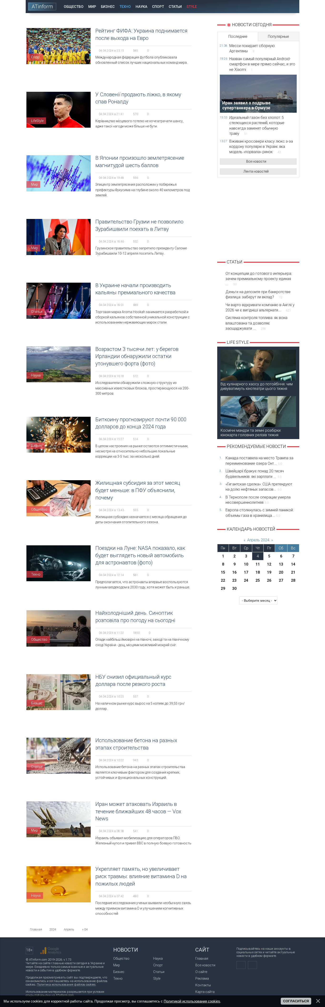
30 (234, 588)
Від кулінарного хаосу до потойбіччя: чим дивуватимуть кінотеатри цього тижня (257, 386)
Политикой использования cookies (192, 1001)
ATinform (42, 7)
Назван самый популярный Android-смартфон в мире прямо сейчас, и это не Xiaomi (262, 64)
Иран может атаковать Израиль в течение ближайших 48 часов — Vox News (138, 811)
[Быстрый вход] (279, 6)
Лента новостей (256, 171)
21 (293, 572)
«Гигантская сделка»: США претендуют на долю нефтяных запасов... (259, 487)
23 (234, 580)
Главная (201, 958)
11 (258, 564)
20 (281, 572)
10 (246, 564)
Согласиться (296, 1001)
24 (246, 580)
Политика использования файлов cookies (66, 984)
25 (258, 580)
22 (223, 580)
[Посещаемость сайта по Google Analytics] (50, 950)
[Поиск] (292, 6)
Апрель (69, 929)
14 (293, 564)
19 (269, 572)
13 (281, 564)
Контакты (203, 985)
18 (258, 572)
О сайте (201, 972)
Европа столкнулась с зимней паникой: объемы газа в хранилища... (260, 513)
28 (293, 580)
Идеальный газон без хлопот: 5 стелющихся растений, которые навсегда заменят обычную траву (256, 125)
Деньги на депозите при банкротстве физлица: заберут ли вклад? (258, 294)
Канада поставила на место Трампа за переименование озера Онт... (259, 460)
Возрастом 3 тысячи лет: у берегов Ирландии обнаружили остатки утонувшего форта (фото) (136, 356)
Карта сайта (205, 992)
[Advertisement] (258, 217)
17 (246, 572)
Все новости (256, 161)
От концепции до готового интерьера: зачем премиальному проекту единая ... (259, 278)
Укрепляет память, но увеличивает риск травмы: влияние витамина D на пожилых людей (141, 876)
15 (223, 572)
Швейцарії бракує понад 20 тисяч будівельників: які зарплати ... (255, 474)
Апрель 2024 (258, 540)
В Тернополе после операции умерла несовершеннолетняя (258, 500)
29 (223, 588)
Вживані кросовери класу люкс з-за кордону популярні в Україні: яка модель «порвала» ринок (261, 146)
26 (269, 580)
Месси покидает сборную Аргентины (252, 48)
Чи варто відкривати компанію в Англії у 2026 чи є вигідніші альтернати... (260, 307)
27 (281, 580)
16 (234, 572)
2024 (52, 929)
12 (269, 564)
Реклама (202, 978)
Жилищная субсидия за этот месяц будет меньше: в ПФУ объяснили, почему (137, 490)
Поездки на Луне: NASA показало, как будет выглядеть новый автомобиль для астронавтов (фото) (140, 555)
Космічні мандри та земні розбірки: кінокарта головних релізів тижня (251, 432)
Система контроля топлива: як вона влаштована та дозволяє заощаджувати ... (256, 323)
